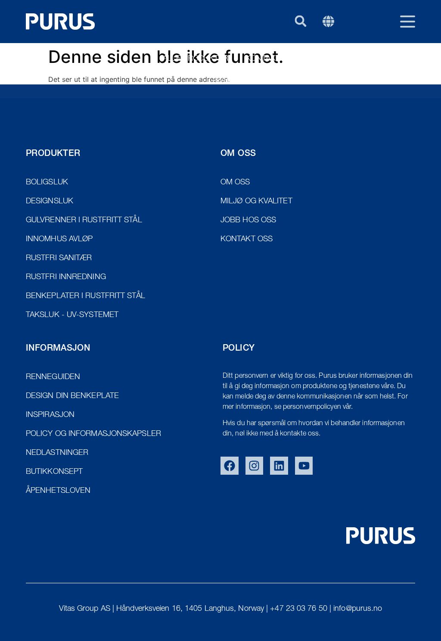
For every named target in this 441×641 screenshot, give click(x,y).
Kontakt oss (271, 59)
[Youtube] (304, 466)
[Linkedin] (279, 466)
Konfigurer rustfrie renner (275, 82)
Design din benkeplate (360, 59)
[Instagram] (254, 466)
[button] (300, 21)
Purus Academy (383, 82)
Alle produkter (195, 59)
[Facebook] (229, 466)
